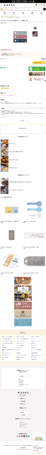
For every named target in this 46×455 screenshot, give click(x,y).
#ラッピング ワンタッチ (5, 88)
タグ (28, 16)
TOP (4, 445)
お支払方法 (20, 379)
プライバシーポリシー (23, 427)
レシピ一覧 (11, 445)
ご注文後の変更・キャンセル (23, 384)
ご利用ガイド (21, 422)
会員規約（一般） (22, 425)
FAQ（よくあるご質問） (23, 424)
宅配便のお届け (21, 380)
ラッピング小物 (24, 16)
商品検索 (7, 445)
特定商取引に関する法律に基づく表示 (28, 445)
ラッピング (18, 16)
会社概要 (23, 415)
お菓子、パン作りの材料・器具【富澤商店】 (8, 16)
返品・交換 (20, 382)
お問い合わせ (21, 385)
